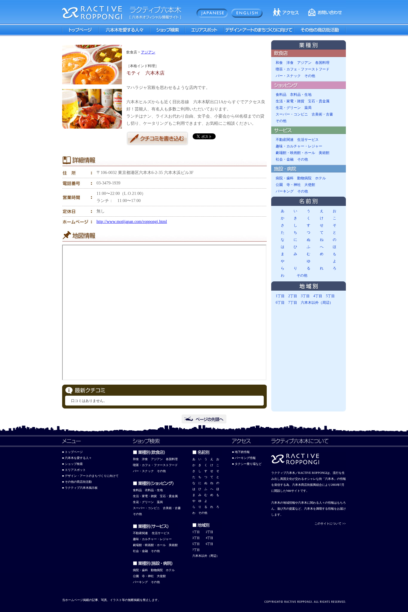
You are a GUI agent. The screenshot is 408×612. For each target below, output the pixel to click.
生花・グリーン (288, 108)
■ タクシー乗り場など (247, 463)
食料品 (281, 95)
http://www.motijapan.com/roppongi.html (131, 221)
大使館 (309, 185)
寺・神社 (293, 185)
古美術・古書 (322, 114)
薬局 (308, 108)
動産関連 (142, 533)
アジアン (148, 52)
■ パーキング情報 (244, 458)
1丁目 (280, 296)
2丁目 (292, 296)
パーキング (285, 191)
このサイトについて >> (330, 523)
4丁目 (317, 296)
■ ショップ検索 (72, 463)
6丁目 (280, 302)
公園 (279, 185)
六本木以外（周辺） (317, 302)
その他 (309, 76)
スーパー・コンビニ (292, 114)
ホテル (320, 178)
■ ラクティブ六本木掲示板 (80, 487)
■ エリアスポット (74, 469)
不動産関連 (285, 140)
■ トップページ (72, 452)
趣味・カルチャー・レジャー (299, 146)
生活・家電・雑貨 (290, 101)
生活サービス (308, 140)
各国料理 (322, 63)
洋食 (290, 63)
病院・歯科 (285, 178)
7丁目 (292, 302)
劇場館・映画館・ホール (295, 153)
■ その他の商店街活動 (77, 481)
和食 (279, 63)
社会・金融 (285, 159)
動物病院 (304, 178)
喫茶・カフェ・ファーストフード (302, 69)
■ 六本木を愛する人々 (77, 458)
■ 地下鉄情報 (241, 452)
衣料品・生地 (301, 95)
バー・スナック (288, 76)
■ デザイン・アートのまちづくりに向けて (90, 475)
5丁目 (330, 296)
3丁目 (305, 296)
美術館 (324, 153)
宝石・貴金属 (318, 101)
